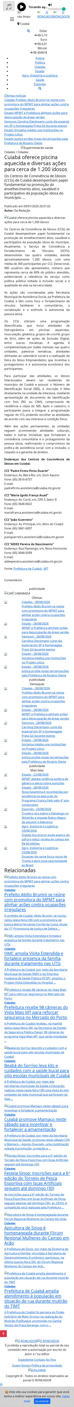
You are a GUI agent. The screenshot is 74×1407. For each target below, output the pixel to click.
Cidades (39, 67)
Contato (39, 1360)
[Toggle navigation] (12, 19)
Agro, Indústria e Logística (40, 75)
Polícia (40, 58)
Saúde (40, 80)
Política (40, 63)
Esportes (40, 84)
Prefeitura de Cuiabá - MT (30, 569)
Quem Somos (21, 1365)
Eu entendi (42, 1401)
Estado (40, 71)
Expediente (25, 1360)
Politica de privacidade (46, 1365)
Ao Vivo (51, 1360)
